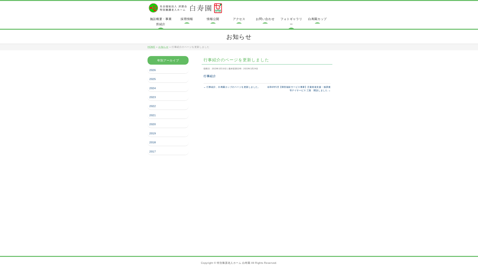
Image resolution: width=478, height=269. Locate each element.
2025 (153, 79)
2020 (153, 124)
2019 (153, 133)
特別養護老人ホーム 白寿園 (233, 262)
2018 (153, 142)
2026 (153, 70)
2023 (153, 97)
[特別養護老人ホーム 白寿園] (185, 10)
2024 (153, 88)
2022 (153, 106)
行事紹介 (210, 76)
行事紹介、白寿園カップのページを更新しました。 (232, 87)
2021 (153, 115)
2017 (153, 151)
